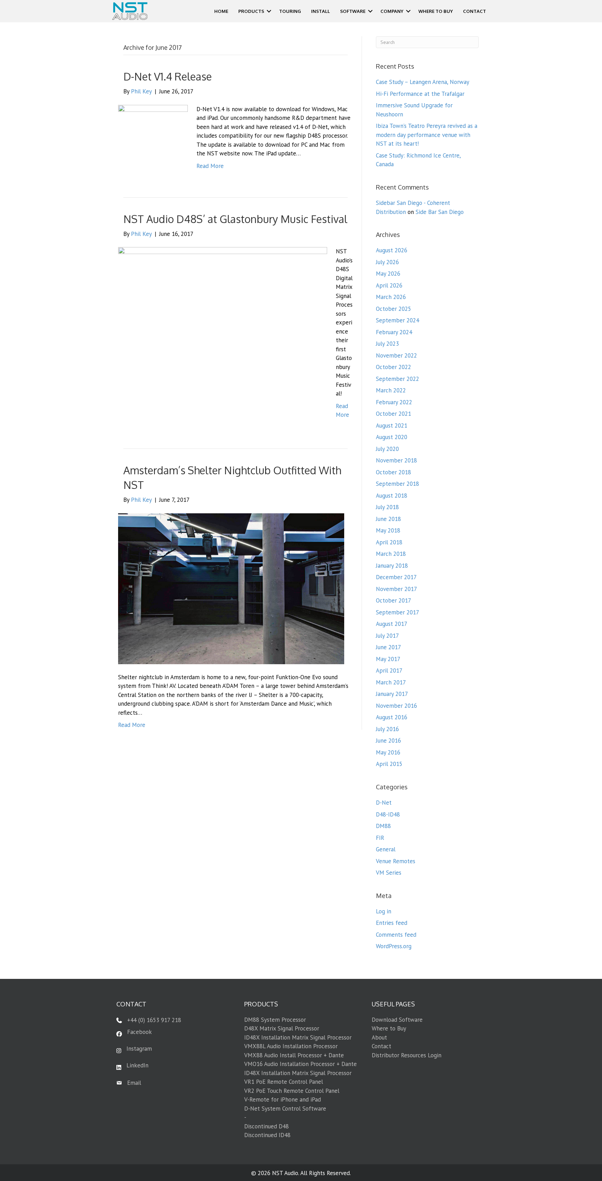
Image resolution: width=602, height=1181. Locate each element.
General (385, 849)
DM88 (383, 826)
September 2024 (397, 320)
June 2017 (388, 647)
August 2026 (391, 250)
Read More (210, 166)
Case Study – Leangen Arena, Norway (422, 82)
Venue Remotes (395, 861)
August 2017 (391, 624)
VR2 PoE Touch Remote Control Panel (291, 1091)
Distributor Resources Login (406, 1055)
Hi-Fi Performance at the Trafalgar (420, 94)
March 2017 (391, 682)
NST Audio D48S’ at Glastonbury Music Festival (235, 218)
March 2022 (391, 390)
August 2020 (391, 437)
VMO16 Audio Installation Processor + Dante (300, 1064)
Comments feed (396, 934)
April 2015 (389, 764)
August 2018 (391, 495)
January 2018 (392, 565)
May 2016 (388, 752)
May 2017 (388, 659)
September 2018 (397, 484)
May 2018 (388, 530)
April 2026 (389, 285)
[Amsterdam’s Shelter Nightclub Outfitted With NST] (231, 588)
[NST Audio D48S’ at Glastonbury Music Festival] (222, 336)
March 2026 (391, 297)
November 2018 (396, 460)
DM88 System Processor (275, 1019)
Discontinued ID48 (267, 1135)
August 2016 (391, 717)
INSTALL (320, 11)
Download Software (397, 1019)
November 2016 (396, 706)
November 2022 (396, 355)
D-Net (384, 802)
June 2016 (388, 740)
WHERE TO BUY (435, 11)
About (379, 1037)
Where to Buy (389, 1028)
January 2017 (392, 694)
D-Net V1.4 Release (167, 76)
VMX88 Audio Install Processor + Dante (294, 1055)
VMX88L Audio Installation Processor (291, 1046)
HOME (221, 11)
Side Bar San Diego (440, 212)
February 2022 (394, 402)
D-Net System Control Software (285, 1108)
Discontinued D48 (266, 1126)
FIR (380, 838)
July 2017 (387, 635)
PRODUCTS (251, 11)
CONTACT (474, 11)
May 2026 (388, 273)
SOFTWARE (352, 11)
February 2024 (394, 332)
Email (134, 1083)
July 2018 (387, 507)
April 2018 (389, 542)
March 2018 (391, 554)
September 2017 (397, 612)
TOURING (290, 11)
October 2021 (393, 413)
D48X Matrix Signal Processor (281, 1028)
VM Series (388, 872)
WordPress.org (393, 946)
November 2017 (396, 589)
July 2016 (387, 729)
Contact (381, 1046)
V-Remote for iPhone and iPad (282, 1099)
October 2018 (393, 472)
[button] (269, 11)
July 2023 (387, 343)
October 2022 (393, 367)
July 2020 (387, 449)
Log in (383, 911)
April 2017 (389, 670)
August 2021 (391, 425)
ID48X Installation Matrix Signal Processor (298, 1037)
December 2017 (396, 577)
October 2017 (393, 600)
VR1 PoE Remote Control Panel (283, 1082)
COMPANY (391, 11)
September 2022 (397, 379)
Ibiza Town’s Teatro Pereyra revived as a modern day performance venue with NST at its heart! (426, 134)
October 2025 (393, 309)
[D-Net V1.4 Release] (153, 139)
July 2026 (387, 262)
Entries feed (391, 923)
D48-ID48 (388, 814)
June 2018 (388, 519)
